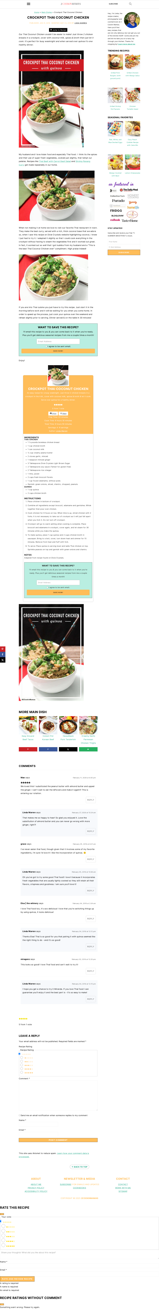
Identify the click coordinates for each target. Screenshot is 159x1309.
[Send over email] (88, 749)
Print (54, 413)
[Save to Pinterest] (28, 749)
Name (22, 1120)
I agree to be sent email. (59, 346)
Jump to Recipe (59, 30)
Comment (24, 1078)
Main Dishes (47, 12)
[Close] (2, 1214)
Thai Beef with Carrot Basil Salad (55, 161)
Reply (90, 800)
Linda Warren (61, 431)
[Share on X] (68, 749)
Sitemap (123, 1191)
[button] (55, 405)
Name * (3, 1262)
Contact (123, 1184)
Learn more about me (126, 44)
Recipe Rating (25, 1046)
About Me (36, 1184)
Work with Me (123, 1188)
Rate (64, 413)
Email (22, 1130)
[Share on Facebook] (48, 749)
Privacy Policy (36, 1188)
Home (36, 12)
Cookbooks (79, 1188)
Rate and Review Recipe (17, 1279)
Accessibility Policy (36, 1191)
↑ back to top (79, 1167)
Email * (3, 1270)
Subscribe (65, 1184)
